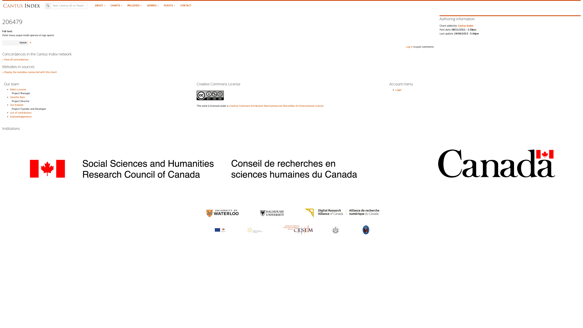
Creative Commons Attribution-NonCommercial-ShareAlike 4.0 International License (276, 105)
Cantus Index (465, 25)
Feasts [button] (169, 5)
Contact (185, 5)
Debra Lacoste (18, 89)
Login (398, 90)
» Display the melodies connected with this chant (29, 72)
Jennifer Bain (17, 97)
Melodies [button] (133, 5)
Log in (409, 46)
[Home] (22, 4)
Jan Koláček (16, 105)
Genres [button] (152, 5)
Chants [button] (115, 5)
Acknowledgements (21, 116)
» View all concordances (15, 59)
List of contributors (21, 112)
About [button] (99, 5)
